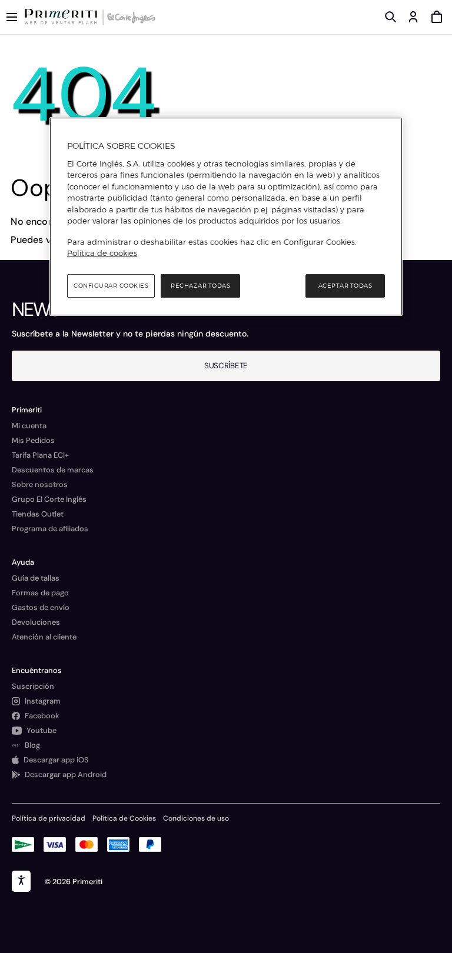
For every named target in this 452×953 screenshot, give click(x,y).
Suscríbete (226, 366)
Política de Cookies (124, 818)
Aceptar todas (345, 285)
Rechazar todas (200, 285)
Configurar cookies (111, 285)
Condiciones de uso (196, 818)
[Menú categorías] (12, 17)
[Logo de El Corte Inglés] (129, 17)
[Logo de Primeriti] (63, 17)
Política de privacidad (48, 818)
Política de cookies (102, 253)
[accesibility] (21, 881)
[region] (226, 216)
